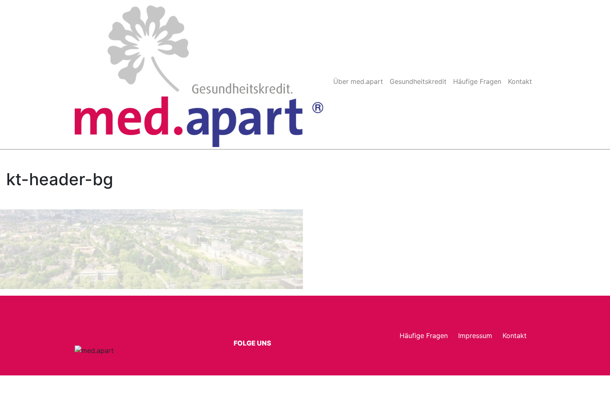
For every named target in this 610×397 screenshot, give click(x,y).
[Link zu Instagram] (246, 351)
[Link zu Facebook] (232, 351)
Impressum (475, 335)
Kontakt (520, 81)
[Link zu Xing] (259, 351)
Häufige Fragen (477, 81)
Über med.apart (358, 81)
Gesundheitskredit (418, 81)
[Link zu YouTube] (273, 351)
